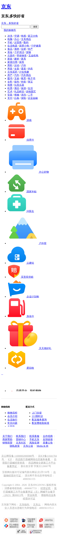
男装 (9, 68)
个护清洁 (19, 52)
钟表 (23, 81)
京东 (6, 6)
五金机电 (33, 55)
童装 (23, 68)
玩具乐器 (19, 85)
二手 (30, 94)
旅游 (23, 88)
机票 (9, 88)
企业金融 (33, 98)
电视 (23, 36)
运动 (16, 65)
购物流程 (12, 412)
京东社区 (21, 442)
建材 (16, 58)
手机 (9, 42)
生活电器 (12, 45)
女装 (16, 68)
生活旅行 (12, 419)
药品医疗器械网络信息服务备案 (33, 459)
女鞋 (9, 81)
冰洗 (9, 36)
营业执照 (32, 495)
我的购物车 (10, 30)
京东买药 (12, 72)
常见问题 (12, 423)
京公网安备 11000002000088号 (18, 456)
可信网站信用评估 (11, 520)
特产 (30, 49)
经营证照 (46, 488)
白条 (16, 98)
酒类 (16, 49)
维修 (16, 94)
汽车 (16, 75)
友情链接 (48, 439)
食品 (9, 49)
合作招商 (48, 436)
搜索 (34, 27)
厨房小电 (24, 45)
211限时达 (37, 416)
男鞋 (9, 65)
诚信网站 (46, 520)
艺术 (9, 91)
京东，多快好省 (10, 23)
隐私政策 (15, 446)
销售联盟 (7, 442)
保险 (23, 98)
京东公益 (28, 446)
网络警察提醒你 (29, 520)
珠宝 (30, 81)
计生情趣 (24, 72)
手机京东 (34, 439)
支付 (9, 98)
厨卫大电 (33, 36)
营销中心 (21, 439)
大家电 (11, 426)
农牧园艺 (31, 91)
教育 (23, 78)
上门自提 (37, 412)
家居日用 (12, 62)
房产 (9, 75)
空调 (16, 36)
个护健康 (36, 45)
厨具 (21, 62)
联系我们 (21, 436)
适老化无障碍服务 (21, 531)
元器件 (11, 55)
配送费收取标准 (40, 423)
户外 (23, 65)
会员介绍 (12, 416)
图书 (9, 78)
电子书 (31, 78)
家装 (9, 58)
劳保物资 (22, 55)
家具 (23, 58)
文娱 (16, 78)
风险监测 (34, 442)
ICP (10, 459)
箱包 (16, 81)
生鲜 (23, 49)
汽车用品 (26, 75)
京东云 (37, 504)
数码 (26, 42)
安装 (9, 94)
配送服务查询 (39, 419)
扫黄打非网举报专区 (46, 525)
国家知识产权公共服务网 (35, 531)
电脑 (9, 39)
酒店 (16, 88)
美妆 (9, 52)
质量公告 (48, 442)
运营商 (18, 42)
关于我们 (7, 436)
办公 (16, 39)
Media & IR (42, 446)
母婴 (9, 85)
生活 (30, 88)
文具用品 (26, 39)
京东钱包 (24, 504)
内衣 (30, 68)
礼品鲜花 (19, 91)
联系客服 (34, 436)
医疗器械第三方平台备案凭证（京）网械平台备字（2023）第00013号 (29, 492)
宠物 (28, 52)
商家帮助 (7, 439)
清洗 (23, 94)
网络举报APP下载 (29, 525)
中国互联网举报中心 (11, 525)
